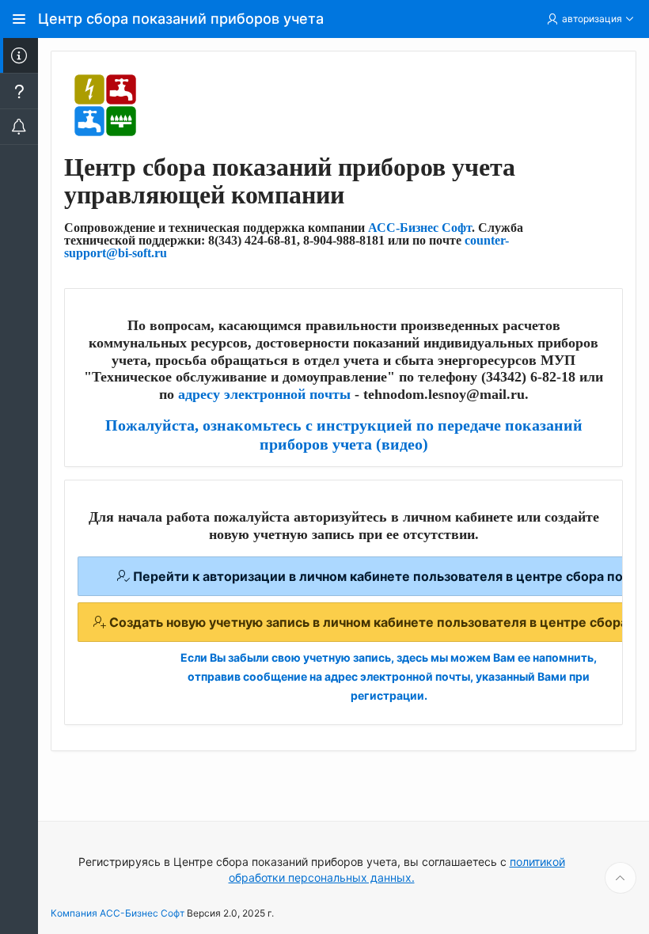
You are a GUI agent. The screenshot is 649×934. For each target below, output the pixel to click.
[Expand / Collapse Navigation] (19, 19)
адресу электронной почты (264, 394)
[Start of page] (620, 878)
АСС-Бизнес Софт (420, 227)
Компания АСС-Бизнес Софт (117, 913)
